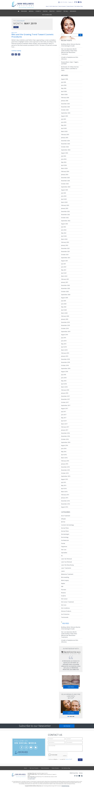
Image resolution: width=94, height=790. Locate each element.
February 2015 (65, 494)
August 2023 (64, 190)
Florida (63, 543)
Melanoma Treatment (67, 574)
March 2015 (64, 491)
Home (14, 20)
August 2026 (64, 79)
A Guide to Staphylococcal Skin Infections (69, 641)
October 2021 (65, 254)
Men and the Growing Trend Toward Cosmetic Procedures (33, 35)
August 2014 (64, 507)
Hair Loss (63, 549)
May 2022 (63, 233)
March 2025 (64, 131)
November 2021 (65, 251)
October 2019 (65, 328)
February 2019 (65, 353)
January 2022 (64, 245)
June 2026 (63, 85)
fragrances (64, 546)
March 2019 (64, 350)
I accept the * (66, 759)
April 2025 (64, 128)
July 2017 (63, 411)
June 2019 (63, 341)
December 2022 (65, 211)
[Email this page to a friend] (19, 54)
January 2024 (64, 174)
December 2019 (65, 322)
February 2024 (65, 171)
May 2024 (63, 162)
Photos (45, 11)
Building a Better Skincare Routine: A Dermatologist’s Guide (70, 628)
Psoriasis (63, 589)
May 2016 (63, 451)
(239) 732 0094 (32, 779)
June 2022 (63, 230)
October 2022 (65, 217)
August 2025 (64, 116)
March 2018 (64, 387)
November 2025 (65, 107)
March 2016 (64, 457)
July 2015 (63, 482)
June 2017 (63, 414)
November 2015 (65, 470)
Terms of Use (68, 759)
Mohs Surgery (65, 580)
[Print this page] (13, 54)
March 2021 (64, 276)
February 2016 (65, 461)
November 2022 (65, 214)
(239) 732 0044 (33, 777)
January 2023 (64, 208)
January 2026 (64, 100)
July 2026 (63, 82)
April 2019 (64, 347)
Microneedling (65, 577)
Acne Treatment (65, 515)
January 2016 (64, 464)
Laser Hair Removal (66, 559)
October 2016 (65, 439)
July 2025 (63, 119)
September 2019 (65, 331)
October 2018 (65, 365)
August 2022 (64, 224)
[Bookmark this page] (16, 54)
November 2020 (65, 288)
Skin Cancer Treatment (67, 602)
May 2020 (63, 307)
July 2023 (63, 193)
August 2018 (64, 371)
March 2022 (64, 239)
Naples (63, 583)
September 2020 (65, 294)
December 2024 (65, 140)
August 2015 (64, 479)
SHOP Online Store (53, 6)
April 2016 (64, 454)
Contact (59, 11)
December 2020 (65, 285)
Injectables (64, 552)
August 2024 (64, 153)
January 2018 (64, 393)
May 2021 (63, 270)
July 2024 (63, 156)
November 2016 (65, 436)
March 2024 (64, 168)
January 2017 (64, 430)
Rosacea (63, 592)
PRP (62, 586)
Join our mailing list (53, 759)
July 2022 (63, 227)
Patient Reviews (70, 6)
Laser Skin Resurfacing (67, 565)
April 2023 (64, 199)
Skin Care (63, 605)
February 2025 (65, 134)
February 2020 (65, 316)
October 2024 (65, 147)
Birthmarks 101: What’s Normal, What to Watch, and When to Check (70, 68)
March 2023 (64, 202)
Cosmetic (38, 11)
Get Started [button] (67, 726)
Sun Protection (65, 614)
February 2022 (65, 242)
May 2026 (63, 88)
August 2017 (64, 408)
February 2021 (65, 279)
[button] (68, 716)
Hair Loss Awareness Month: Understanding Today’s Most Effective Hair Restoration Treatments (69, 634)
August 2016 (64, 445)
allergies (63, 519)
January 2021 (64, 282)
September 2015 (65, 476)
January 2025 (64, 137)
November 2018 (65, 362)
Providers (24, 11)
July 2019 (63, 337)
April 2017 (64, 421)
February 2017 (65, 427)
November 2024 (65, 143)
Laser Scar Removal (66, 562)
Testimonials (64, 617)
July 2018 (63, 374)
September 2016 (65, 442)
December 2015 (65, 467)
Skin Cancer (64, 599)
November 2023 (65, 180)
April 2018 (64, 384)
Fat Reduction (65, 540)
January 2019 (64, 356)
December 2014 (65, 501)
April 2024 (64, 165)
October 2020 (65, 291)
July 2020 (63, 300)
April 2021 (64, 273)
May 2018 (63, 381)
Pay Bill (66, 11)
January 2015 (64, 498)
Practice (51, 11)
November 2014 (65, 504)
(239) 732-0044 (63, 2)
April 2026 (64, 91)
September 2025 (65, 113)
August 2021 (64, 260)
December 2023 (65, 177)
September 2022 (65, 220)
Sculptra (63, 596)
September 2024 (65, 150)
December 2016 (65, 433)
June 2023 (63, 196)
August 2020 (64, 297)
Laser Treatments (66, 568)
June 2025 (63, 122)
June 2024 (63, 159)
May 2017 (63, 417)
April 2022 (64, 236)
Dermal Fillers (65, 528)
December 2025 (65, 103)
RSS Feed (65, 623)
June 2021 (63, 267)
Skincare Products (66, 611)
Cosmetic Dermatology (67, 525)
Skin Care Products (34, 768)
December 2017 (65, 396)
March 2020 (64, 313)
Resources (73, 11)
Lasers (63, 571)
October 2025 (65, 110)
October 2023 (65, 184)
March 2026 (64, 94)
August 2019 (64, 334)
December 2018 (65, 359)
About (47, 6)
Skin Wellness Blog (78, 6)
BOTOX (63, 522)
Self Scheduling (47, 14)
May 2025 (63, 125)
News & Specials (62, 6)
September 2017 (65, 405)
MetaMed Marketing (65, 785)
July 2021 (63, 264)
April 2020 (64, 310)
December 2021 (65, 248)
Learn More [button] (71, 687)
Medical (31, 11)
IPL (62, 555)
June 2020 (63, 304)
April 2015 (64, 488)
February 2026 (65, 97)
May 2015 (63, 485)
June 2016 (63, 448)
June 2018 (63, 377)
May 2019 (63, 344)
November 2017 (65, 399)
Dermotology (64, 537)
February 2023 (65, 205)
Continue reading (16, 50)
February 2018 (65, 390)
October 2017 (65, 402)
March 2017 (64, 424)
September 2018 (65, 368)
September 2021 (65, 257)
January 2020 (64, 319)
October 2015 (65, 473)
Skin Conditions (65, 608)
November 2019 (65, 325)
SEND (80, 759)
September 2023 (65, 187)
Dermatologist (65, 534)
